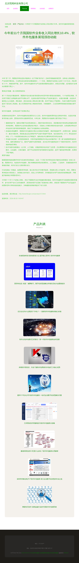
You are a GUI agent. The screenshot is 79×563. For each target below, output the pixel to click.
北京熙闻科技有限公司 (45, 553)
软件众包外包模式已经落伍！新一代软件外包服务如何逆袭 (39, 339)
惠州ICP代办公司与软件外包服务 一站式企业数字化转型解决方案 (39, 395)
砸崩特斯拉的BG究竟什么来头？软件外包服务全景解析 (39, 451)
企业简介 (15, 8)
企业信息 (42, 8)
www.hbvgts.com (26, 553)
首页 (8, 8)
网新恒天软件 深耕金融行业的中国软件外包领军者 (39, 507)
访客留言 (51, 8)
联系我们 (33, 8)
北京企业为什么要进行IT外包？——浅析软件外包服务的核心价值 (39, 311)
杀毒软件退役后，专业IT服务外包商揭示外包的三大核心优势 (39, 367)
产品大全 (24, 8)
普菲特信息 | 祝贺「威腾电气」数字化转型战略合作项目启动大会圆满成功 (39, 283)
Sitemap (66, 553)
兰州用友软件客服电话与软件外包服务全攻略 (39, 423)
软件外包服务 (36, 553)
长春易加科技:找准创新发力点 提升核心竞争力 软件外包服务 (39, 256)
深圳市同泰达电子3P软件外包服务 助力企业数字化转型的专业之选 (39, 479)
